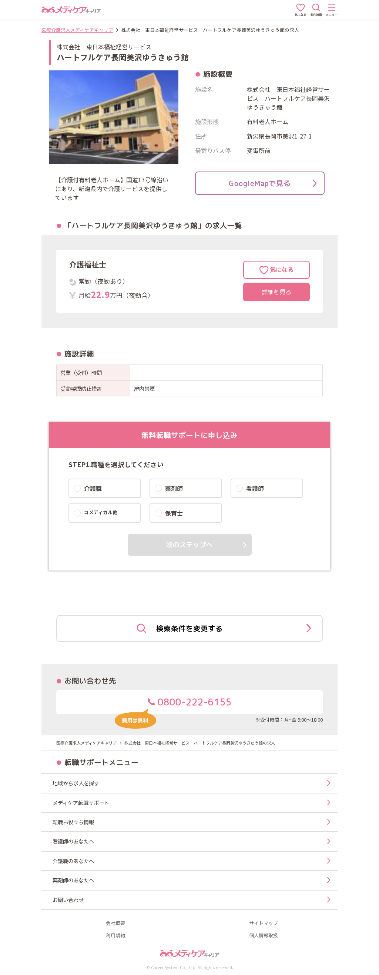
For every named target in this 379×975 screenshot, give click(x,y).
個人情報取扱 (263, 935)
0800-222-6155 (193, 702)
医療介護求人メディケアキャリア (77, 29)
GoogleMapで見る (260, 183)
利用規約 (115, 935)
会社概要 (115, 923)
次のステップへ (189, 544)
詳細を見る (276, 292)
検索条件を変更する (189, 628)
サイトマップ (263, 923)
